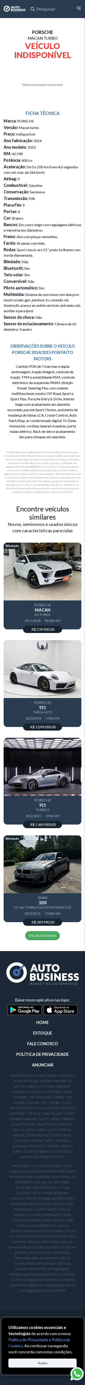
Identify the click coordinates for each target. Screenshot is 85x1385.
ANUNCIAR (42, 1064)
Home (42, 1022)
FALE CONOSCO (42, 1043)
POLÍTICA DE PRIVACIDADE (42, 1054)
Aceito (42, 1363)
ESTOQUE (42, 1033)
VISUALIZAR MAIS (42, 935)
